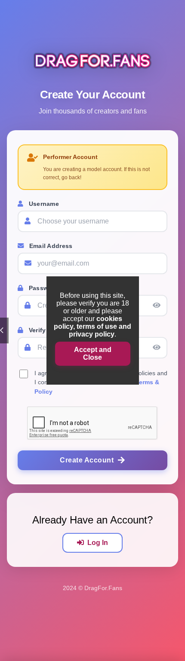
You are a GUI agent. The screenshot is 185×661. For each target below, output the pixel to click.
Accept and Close (92, 353)
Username (43, 203)
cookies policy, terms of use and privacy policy (92, 326)
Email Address (49, 245)
